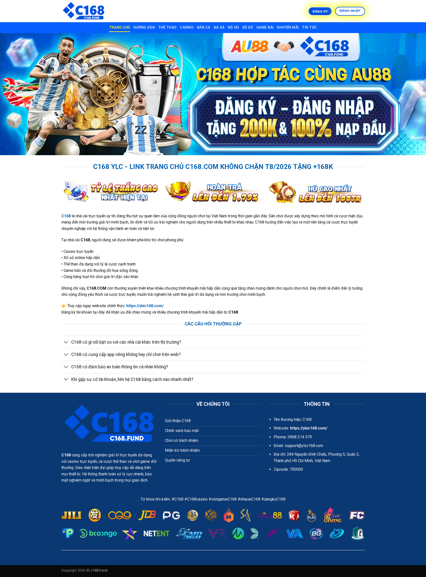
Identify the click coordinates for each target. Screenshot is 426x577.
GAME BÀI (264, 27)
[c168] (86, 11)
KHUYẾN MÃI (288, 27)
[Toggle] (66, 342)
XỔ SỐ (247, 27)
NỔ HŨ (233, 27)
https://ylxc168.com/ (145, 305)
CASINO (187, 27)
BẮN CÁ (203, 27)
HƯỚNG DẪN (144, 27)
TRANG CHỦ (119, 27)
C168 (66, 455)
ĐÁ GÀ (219, 27)
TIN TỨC (309, 27)
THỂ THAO (167, 27)
